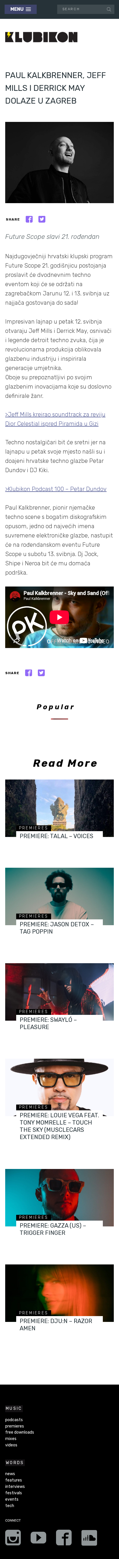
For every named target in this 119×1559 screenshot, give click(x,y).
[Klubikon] (41, 37)
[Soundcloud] (89, 1539)
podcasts (14, 1419)
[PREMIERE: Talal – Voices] (59, 808)
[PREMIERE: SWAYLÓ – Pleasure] (59, 991)
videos (11, 1445)
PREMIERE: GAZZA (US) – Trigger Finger (53, 1229)
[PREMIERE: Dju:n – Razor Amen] (59, 1293)
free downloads (19, 1432)
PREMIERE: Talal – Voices (56, 836)
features (13, 1480)
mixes (10, 1438)
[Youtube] (38, 1539)
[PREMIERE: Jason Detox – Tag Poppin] (59, 896)
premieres (34, 828)
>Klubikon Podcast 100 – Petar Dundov (56, 489)
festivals (13, 1493)
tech (9, 1505)
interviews (15, 1486)
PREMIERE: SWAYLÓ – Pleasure (48, 1023)
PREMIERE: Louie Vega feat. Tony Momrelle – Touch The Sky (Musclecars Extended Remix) (59, 1126)
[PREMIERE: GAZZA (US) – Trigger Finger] (59, 1197)
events (11, 1499)
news (10, 1473)
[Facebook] (64, 1539)
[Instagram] (13, 1539)
